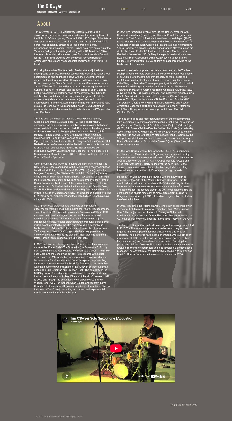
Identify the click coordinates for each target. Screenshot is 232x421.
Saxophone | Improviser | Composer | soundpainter (58, 11)
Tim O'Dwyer (49, 6)
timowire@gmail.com (71, 416)
